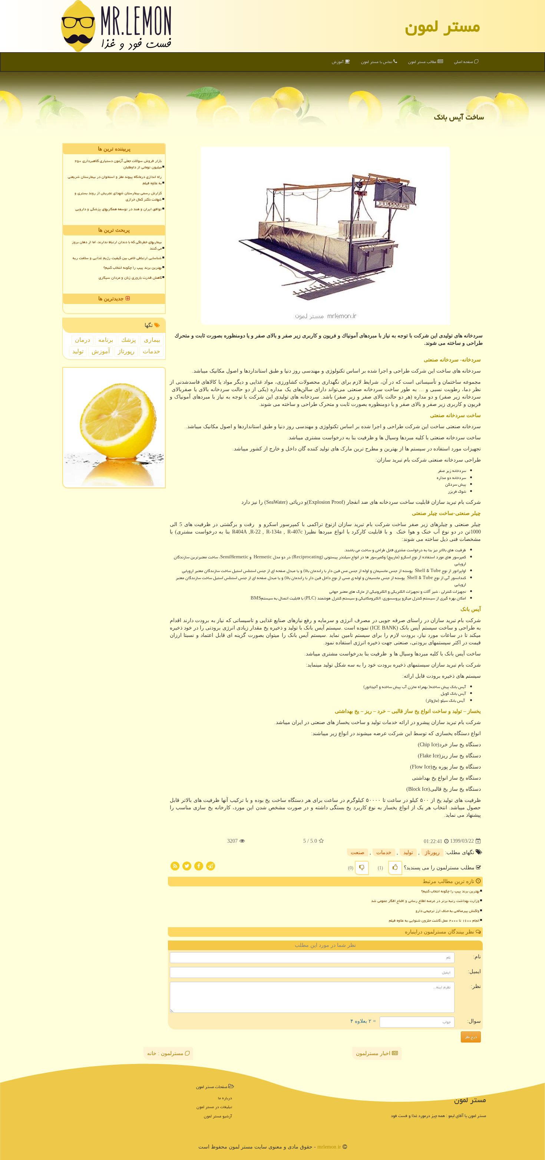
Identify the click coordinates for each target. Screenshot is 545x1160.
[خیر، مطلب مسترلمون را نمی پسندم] (362, 868)
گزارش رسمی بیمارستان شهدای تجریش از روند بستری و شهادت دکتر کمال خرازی (118, 196)
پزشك (128, 340)
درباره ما (225, 1098)
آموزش (338, 62)
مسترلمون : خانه (166, 1053)
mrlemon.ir (329, 1147)
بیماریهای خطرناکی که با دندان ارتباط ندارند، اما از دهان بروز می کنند (117, 245)
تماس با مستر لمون (377, 62)
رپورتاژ (432, 852)
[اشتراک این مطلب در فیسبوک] (199, 865)
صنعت (357, 852)
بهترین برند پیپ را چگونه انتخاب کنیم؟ (450, 891)
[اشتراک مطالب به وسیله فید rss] (175, 865)
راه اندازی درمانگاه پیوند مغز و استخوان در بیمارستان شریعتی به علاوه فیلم (115, 180)
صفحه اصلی (464, 62)
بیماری (152, 340)
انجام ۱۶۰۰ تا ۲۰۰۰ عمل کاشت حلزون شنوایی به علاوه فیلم (434, 920)
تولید (408, 852)
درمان (82, 340)
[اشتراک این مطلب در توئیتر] (187, 865)
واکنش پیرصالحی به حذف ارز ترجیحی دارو (447, 911)
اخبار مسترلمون (374, 1053)
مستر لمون (442, 26)
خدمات (384, 852)
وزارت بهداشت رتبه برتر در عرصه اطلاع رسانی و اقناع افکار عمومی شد (425, 901)
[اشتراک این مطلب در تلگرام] (210, 865)
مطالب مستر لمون (422, 62)
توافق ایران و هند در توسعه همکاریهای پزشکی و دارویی (118, 209)
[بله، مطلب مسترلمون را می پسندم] (395, 868)
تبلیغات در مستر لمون (214, 1107)
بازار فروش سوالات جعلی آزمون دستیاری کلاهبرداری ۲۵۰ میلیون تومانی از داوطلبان (118, 164)
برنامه (105, 340)
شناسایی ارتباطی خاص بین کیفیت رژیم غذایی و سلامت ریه (117, 258)
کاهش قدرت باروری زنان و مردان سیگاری (130, 277)
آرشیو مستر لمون (218, 1116)
